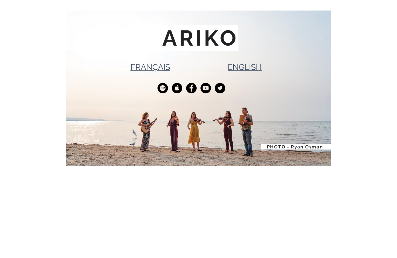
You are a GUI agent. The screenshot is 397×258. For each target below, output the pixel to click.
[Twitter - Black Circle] (220, 88)
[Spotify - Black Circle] (162, 88)
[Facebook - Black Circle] (191, 88)
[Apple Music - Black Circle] (177, 88)
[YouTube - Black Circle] (205, 88)
